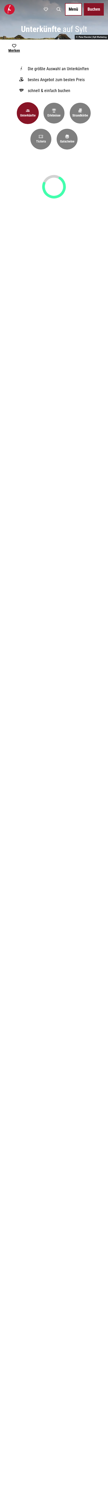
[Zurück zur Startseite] (9, 9)
